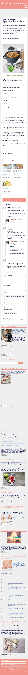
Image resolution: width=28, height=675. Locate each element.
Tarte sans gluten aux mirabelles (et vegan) (16, 614)
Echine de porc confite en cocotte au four (16, 609)
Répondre (10, 209)
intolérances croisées (11, 450)
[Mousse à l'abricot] (3, 579)
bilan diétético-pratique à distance (13, 469)
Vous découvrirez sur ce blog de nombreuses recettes (19, 330)
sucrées (18, 331)
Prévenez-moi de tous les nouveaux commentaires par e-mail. (12, 303)
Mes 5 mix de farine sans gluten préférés (15, 583)
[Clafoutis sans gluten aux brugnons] (3, 617)
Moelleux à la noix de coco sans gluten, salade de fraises (17, 605)
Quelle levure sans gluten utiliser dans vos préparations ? (16, 588)
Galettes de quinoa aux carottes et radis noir (16, 596)
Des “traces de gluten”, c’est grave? (10, 445)
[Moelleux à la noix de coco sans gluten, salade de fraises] (3, 604)
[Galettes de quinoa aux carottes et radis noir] (3, 595)
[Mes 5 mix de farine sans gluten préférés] (3, 583)
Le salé (9, 200)
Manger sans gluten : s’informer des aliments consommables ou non (12, 440)
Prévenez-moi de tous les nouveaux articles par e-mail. (12, 308)
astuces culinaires (18, 332)
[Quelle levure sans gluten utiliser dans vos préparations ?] (3, 587)
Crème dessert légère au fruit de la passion (16, 600)
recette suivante (20, 127)
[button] (6, 377)
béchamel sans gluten (14, 32)
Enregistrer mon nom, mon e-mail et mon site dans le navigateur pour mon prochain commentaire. (14, 298)
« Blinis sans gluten (7, 318)
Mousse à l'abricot (12, 579)
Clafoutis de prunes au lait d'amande (16, 592)
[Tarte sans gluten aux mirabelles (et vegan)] (3, 613)
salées (13, 331)
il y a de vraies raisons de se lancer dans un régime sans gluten (12, 545)
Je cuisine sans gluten (14, 3)
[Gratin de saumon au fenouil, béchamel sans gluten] (18, 166)
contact (18, 470)
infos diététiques (16, 333)
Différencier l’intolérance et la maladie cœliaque (13, 443)
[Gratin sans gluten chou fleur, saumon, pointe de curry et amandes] (7, 166)
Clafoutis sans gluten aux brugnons (16, 617)
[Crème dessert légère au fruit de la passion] (3, 599)
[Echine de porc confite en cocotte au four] (3, 608)
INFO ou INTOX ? (17, 570)
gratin (17, 201)
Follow (6, 160)
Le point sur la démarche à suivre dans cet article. (19, 517)
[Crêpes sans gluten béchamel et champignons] (7, 183)
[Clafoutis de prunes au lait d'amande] (3, 592)
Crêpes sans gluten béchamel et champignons (7, 188)
